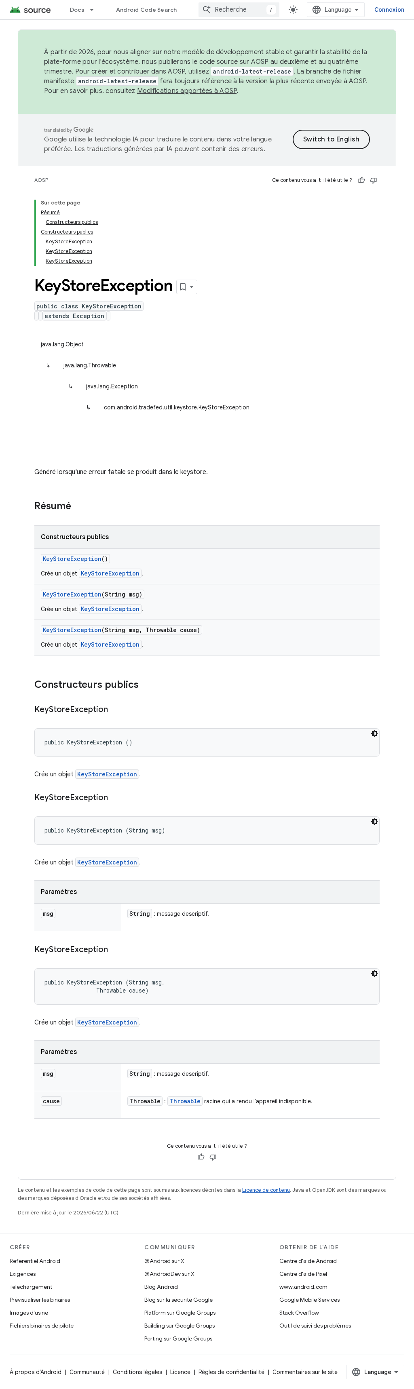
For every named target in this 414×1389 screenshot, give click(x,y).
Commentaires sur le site (305, 1372)
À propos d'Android (35, 1372)
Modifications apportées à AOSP (187, 91)
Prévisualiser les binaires (40, 1299)
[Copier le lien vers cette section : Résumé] (79, 507)
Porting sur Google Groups (178, 1338)
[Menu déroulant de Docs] (95, 9)
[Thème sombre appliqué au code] (374, 733)
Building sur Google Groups (179, 1325)
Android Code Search (146, 9)
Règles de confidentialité (231, 1372)
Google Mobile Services (309, 1299)
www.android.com (303, 1286)
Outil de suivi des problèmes (315, 1325)
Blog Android (161, 1286)
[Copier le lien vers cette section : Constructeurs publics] (147, 685)
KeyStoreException (72, 559)
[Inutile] (374, 180)
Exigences (23, 1273)
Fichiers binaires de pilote (42, 1325)
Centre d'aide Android (308, 1261)
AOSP (41, 180)
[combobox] (239, 9)
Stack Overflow (299, 1312)
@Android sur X (164, 1261)
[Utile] (361, 180)
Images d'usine (29, 1312)
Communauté (87, 1372)
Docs (77, 9)
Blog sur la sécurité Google (178, 1299)
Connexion (389, 9)
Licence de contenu (266, 1190)
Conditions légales (137, 1372)
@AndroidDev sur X (169, 1273)
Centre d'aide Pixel (303, 1273)
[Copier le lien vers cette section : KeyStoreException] (116, 710)
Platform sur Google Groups (179, 1312)
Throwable (185, 1101)
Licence (180, 1372)
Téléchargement (31, 1286)
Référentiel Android (35, 1261)
